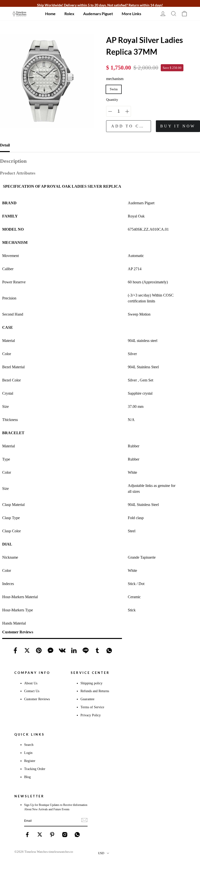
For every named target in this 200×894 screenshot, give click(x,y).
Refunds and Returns (94, 691)
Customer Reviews (37, 699)
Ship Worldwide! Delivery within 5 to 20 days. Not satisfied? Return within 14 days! (100, 5)
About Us (30, 683)
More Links (131, 13)
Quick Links (29, 734)
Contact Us (31, 691)
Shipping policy (91, 683)
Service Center (90, 673)
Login (28, 753)
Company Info (32, 673)
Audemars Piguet (98, 13)
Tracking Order (34, 769)
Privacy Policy (90, 715)
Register (29, 761)
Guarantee (87, 699)
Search (28, 745)
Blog (27, 777)
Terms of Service (92, 707)
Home (50, 13)
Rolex (69, 13)
